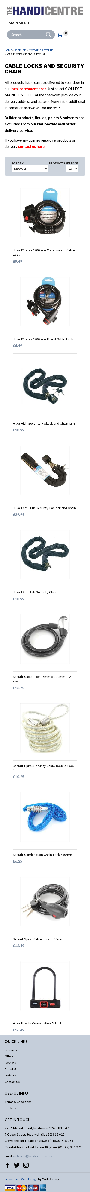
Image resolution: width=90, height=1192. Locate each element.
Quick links (16, 1041)
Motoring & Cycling (41, 50)
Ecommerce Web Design (21, 1179)
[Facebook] (7, 1165)
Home (8, 50)
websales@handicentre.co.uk (32, 1156)
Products (20, 50)
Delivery (10, 1075)
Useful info (16, 1093)
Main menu (19, 23)
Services (10, 1063)
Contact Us (12, 1082)
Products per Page (63, 163)
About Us (11, 1069)
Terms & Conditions (18, 1102)
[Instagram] (26, 1165)
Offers (9, 1056)
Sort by (18, 163)
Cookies (10, 1108)
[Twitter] (16, 1165)
